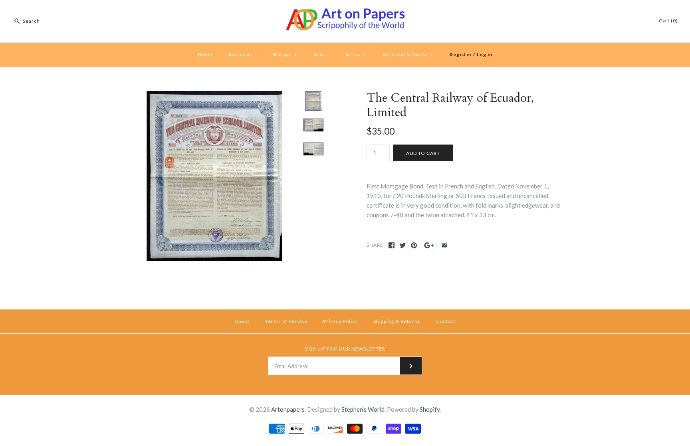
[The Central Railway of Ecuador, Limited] (313, 149)
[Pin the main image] (414, 245)
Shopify (430, 409)
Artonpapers (288, 409)
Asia (321, 54)
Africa (356, 54)
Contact (446, 321)
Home (205, 54)
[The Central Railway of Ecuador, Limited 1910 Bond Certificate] (214, 95)
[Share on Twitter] (403, 245)
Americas (243, 54)
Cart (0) (668, 21)
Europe (285, 54)
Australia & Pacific (408, 54)
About (242, 321)
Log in (484, 54)
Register (461, 54)
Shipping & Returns (396, 321)
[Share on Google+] (429, 245)
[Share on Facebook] (392, 245)
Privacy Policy (340, 321)
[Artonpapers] (345, 12)
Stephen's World (363, 409)
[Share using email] (444, 245)
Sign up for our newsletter (345, 349)
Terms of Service (286, 321)
